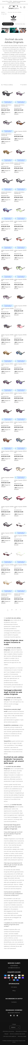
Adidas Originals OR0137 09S (20, 251)
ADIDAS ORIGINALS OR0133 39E (6, 594)
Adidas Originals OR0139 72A (20, 507)
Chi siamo (14, 987)
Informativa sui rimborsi (21, 1031)
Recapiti (6, 1033)
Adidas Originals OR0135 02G (20, 306)
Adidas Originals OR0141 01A (7, 393)
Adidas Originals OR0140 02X (20, 393)
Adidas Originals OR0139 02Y (7, 507)
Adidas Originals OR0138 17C (20, 565)
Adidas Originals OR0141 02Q (20, 364)
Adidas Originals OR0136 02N (20, 280)
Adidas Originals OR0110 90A (7, 222)
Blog (14, 990)
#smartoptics (11, 1012)
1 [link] (7, 609)
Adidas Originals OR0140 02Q (20, 452)
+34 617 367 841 (14, 965)
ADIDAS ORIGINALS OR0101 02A (6, 193)
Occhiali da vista (20, 24)
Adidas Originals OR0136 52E (7, 280)
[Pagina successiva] (20, 609)
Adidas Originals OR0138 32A (20, 536)
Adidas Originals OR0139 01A (7, 533)
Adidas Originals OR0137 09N (20, 222)
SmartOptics (9, 1040)
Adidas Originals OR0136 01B (7, 309)
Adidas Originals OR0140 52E (7, 452)
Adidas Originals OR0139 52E (20, 132)
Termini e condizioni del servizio (17, 1033)
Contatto (14, 1002)
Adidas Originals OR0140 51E (20, 481)
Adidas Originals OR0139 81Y (7, 478)
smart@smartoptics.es (14, 967)
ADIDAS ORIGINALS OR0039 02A (6, 105)
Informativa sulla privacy (8, 1031)
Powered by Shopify (17, 1040)
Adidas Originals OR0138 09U (7, 565)
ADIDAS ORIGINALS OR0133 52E (19, 594)
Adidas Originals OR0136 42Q (7, 163)
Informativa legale (22, 1036)
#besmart (17, 1012)
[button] (3, 7)
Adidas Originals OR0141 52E (7, 423)
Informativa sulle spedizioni (9, 1036)
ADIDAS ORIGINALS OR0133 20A (19, 105)
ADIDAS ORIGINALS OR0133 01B (6, 134)
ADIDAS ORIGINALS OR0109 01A (19, 163)
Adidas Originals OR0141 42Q (7, 364)
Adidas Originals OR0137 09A (7, 251)
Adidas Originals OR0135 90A (7, 335)
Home (3, 12)
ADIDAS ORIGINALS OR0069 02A (19, 193)
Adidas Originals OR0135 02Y (20, 335)
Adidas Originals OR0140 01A (20, 423)
